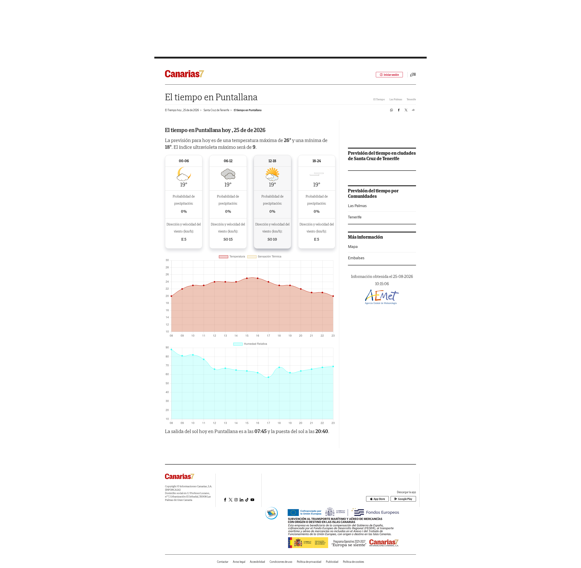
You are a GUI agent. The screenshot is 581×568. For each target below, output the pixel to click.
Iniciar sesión (391, 74)
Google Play (405, 499)
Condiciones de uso (281, 561)
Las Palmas (395, 99)
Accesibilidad (257, 561)
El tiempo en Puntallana (247, 110)
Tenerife (411, 99)
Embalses (356, 257)
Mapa (353, 246)
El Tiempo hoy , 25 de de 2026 (182, 110)
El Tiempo (379, 99)
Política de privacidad (309, 561)
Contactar (222, 561)
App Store (379, 499)
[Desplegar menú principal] (413, 74)
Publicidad (332, 561)
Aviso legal (239, 561)
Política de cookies (353, 561)
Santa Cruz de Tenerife (216, 110)
